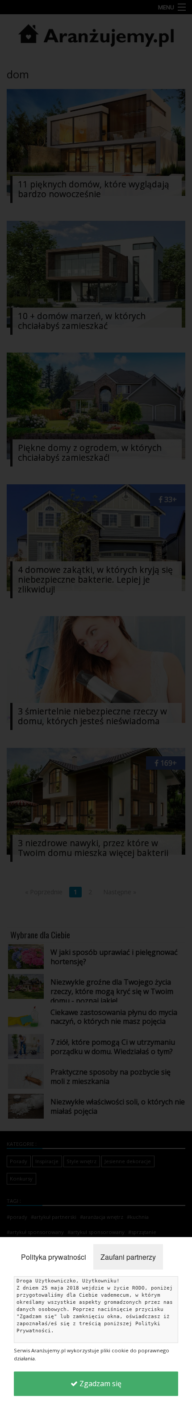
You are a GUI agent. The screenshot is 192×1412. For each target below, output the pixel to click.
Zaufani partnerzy (128, 1257)
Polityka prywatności (53, 1257)
